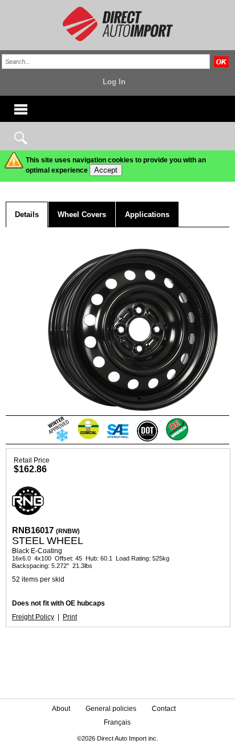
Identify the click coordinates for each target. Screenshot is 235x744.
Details (27, 214)
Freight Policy (33, 617)
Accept (106, 170)
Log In (114, 81)
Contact (164, 709)
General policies (111, 709)
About (61, 709)
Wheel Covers (82, 214)
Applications (147, 214)
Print (70, 617)
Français (117, 722)
